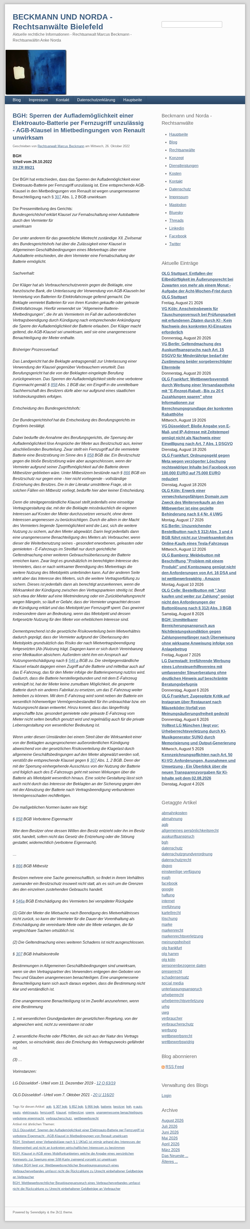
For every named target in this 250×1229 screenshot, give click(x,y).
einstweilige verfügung (181, 872)
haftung (168, 895)
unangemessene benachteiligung (119, 1112)
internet (168, 901)
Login (166, 1096)
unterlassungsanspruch (182, 989)
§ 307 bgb (60, 1106)
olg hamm (170, 954)
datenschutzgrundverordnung (187, 854)
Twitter (175, 244)
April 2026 (170, 1144)
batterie (106, 1106)
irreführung (171, 907)
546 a (73, 661)
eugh (166, 877)
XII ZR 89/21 (23, 168)
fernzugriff (47, 1112)
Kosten (175, 173)
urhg (165, 1007)
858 (54, 385)
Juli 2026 (169, 1126)
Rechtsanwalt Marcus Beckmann (61, 146)
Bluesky (176, 213)
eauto (17, 1112)
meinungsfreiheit (176, 942)
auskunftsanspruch (178, 836)
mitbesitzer (75, 1112)
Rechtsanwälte (182, 150)
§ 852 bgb (76, 1106)
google (168, 889)
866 (127, 473)
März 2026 (171, 1150)
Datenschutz (180, 189)
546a (20, 901)
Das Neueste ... (175, 1156)
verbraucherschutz (59, 1118)
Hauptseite (132, 100)
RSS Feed (175, 1067)
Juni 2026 (170, 1132)
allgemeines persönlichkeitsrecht (190, 830)
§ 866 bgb (92, 1106)
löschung (169, 918)
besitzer (118, 1106)
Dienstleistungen (183, 166)
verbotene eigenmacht (28, 1118)
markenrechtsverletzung (182, 936)
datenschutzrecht (176, 860)
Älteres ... (170, 1162)
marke (167, 924)
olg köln (168, 960)
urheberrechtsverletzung (183, 1001)
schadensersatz (175, 977)
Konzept (176, 158)
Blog (17, 100)
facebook (169, 883)
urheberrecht (173, 995)
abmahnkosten (174, 813)
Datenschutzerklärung (96, 100)
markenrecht (172, 930)
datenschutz (172, 848)
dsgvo (167, 866)
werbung (169, 1030)
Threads (176, 220)
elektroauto (30, 1112)
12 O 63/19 (105, 1083)
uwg (165, 1012)
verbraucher (172, 1018)
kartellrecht (171, 913)
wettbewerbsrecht (86, 1118)
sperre (89, 1112)
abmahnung (172, 819)
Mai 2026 (170, 1138)
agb (48, 1106)
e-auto (137, 1106)
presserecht (172, 971)
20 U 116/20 (103, 1095)
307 (58, 197)
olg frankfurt (172, 948)
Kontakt (62, 100)
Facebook (178, 236)
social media (173, 983)
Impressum (38, 100)
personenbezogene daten (184, 965)
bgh (128, 1106)
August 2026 (173, 1120)
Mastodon (177, 205)
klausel (61, 1112)
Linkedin (176, 228)
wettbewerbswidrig (178, 1042)
